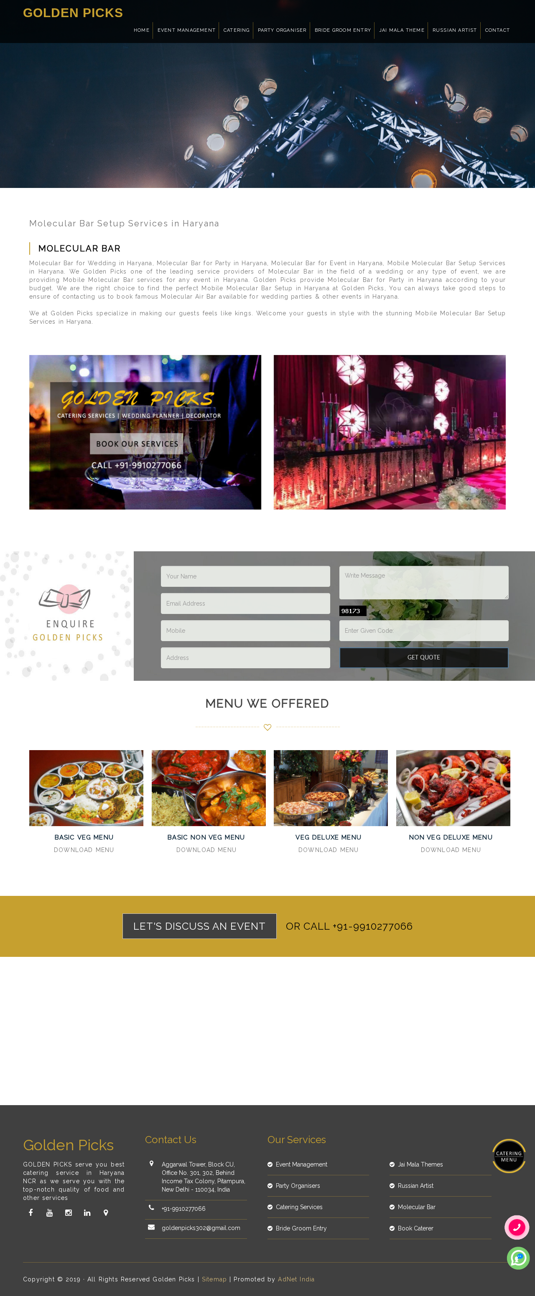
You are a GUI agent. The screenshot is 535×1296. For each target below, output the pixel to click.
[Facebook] (30, 1212)
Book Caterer (415, 1228)
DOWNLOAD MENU (84, 850)
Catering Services (299, 1207)
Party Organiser (282, 30)
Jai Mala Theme (402, 30)
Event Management (187, 30)
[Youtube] (49, 1212)
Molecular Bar (417, 1207)
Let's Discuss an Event (199, 926)
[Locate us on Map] (105, 1212)
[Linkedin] (86, 1212)
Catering (237, 30)
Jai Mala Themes (420, 1164)
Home (142, 30)
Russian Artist (455, 30)
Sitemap (214, 1279)
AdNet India (296, 1279)
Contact (497, 30)
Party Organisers (298, 1185)
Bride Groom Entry (343, 30)
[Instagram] (68, 1212)
